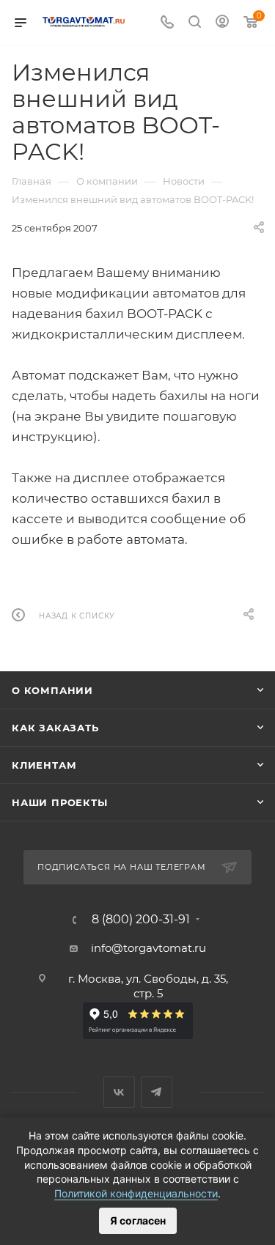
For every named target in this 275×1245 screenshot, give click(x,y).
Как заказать (55, 728)
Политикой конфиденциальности (136, 1193)
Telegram (156, 1092)
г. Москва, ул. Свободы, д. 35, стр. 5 (148, 986)
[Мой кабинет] (222, 23)
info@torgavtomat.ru (148, 948)
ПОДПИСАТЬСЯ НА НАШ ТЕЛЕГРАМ (121, 867)
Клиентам (44, 765)
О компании (52, 690)
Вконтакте (119, 1092)
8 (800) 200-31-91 (141, 920)
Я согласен (138, 1220)
